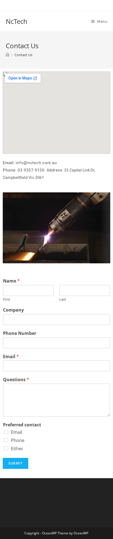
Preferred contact (22, 425)
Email (11, 357)
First (6, 299)
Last (62, 299)
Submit (15, 463)
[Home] (7, 54)
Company (13, 310)
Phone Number (19, 333)
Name (11, 281)
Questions (16, 380)
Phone (17, 440)
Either (17, 449)
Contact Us (23, 54)
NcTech (16, 21)
